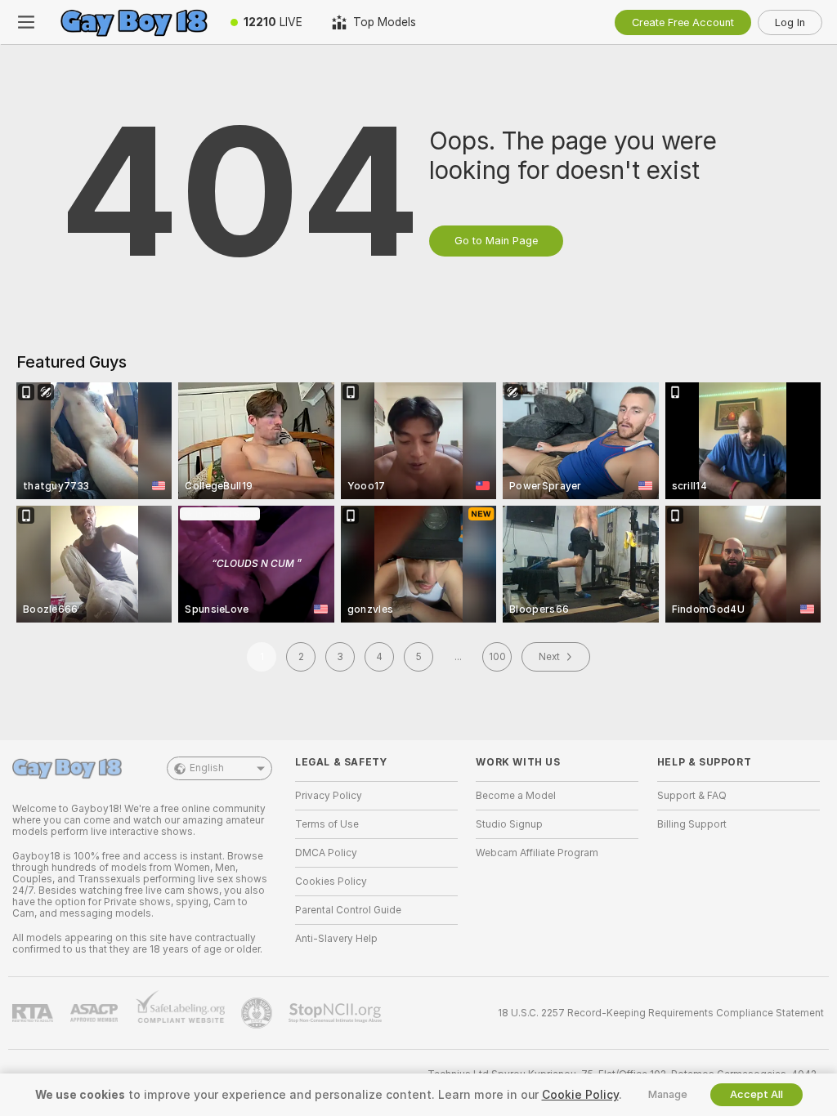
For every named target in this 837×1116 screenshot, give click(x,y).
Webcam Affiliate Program (537, 853)
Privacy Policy (328, 795)
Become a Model (516, 795)
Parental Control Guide (348, 910)
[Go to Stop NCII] (337, 1013)
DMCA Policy (326, 853)
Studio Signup (509, 824)
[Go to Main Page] (134, 22)
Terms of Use (327, 824)
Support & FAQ (692, 795)
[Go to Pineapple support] (258, 1013)
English (207, 768)
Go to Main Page (496, 240)
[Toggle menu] (26, 22)
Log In (790, 22)
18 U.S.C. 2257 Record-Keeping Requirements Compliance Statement (661, 1013)
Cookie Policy (580, 1094)
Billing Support (692, 824)
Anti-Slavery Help (336, 938)
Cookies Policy (331, 881)
